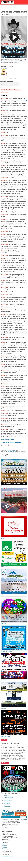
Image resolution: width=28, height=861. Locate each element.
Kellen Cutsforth (8, 800)
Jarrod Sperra (7, 803)
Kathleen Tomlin (7, 806)
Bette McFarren (7, 805)
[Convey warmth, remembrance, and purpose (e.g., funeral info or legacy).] (14, 581)
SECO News (7, 450)
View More (4, 739)
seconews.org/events (7, 439)
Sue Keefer (6, 802)
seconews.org (22, 100)
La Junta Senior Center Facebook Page (11, 442)
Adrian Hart (6, 795)
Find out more (6, 762)
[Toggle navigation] (25, 2)
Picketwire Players (8, 797)
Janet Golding (7, 798)
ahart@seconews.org (7, 856)
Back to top (24, 819)
